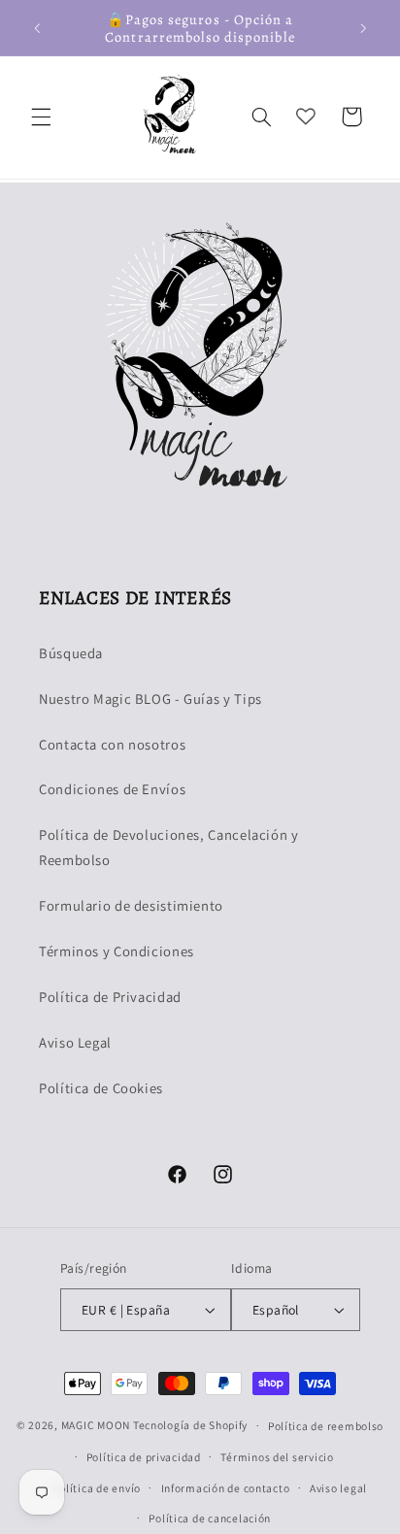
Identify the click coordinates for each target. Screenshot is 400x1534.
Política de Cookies (101, 1088)
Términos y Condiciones (116, 951)
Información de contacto (225, 1488)
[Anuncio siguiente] (363, 28)
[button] (40, 116)
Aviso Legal (75, 1042)
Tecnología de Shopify (190, 1424)
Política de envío (96, 1488)
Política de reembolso (325, 1425)
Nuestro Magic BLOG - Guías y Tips (150, 698)
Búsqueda (71, 653)
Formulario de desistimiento (131, 905)
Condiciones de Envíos (112, 789)
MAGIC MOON (95, 1424)
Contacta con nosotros (112, 744)
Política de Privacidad (110, 996)
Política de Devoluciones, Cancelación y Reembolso (169, 847)
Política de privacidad (143, 1457)
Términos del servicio (276, 1457)
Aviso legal (338, 1488)
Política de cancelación (210, 1518)
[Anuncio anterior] (37, 28)
